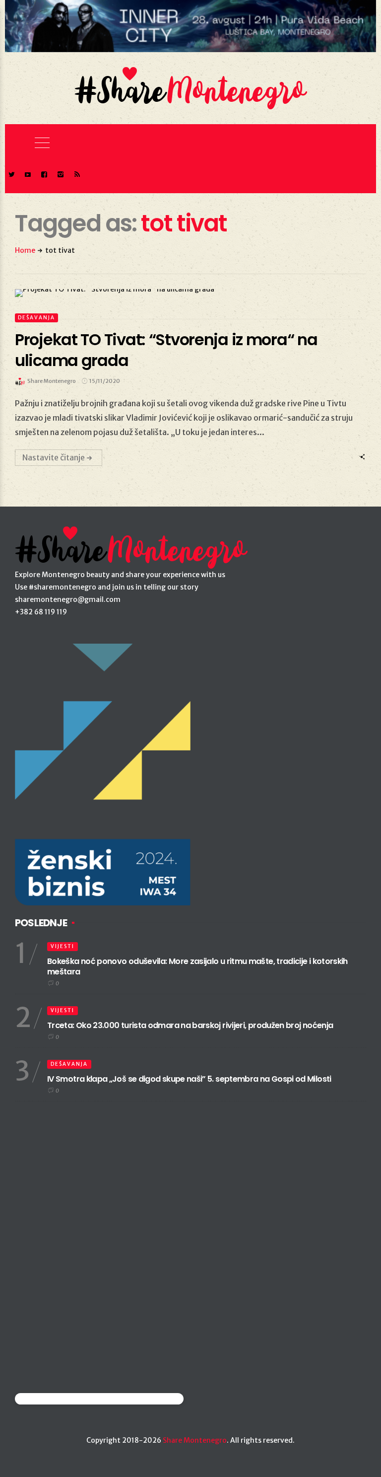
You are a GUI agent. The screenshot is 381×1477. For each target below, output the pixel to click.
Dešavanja (36, 317)
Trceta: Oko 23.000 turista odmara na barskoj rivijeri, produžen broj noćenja (190, 1025)
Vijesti (62, 946)
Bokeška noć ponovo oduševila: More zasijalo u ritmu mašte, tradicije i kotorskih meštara (197, 966)
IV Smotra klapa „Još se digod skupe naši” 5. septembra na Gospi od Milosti (189, 1079)
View (185, 293)
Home (25, 250)
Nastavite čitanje (53, 457)
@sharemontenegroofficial (58, 1399)
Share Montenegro (195, 1440)
